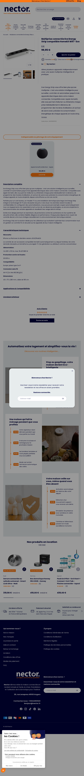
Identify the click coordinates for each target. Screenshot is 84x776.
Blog (79, 1)
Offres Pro (70, 1)
